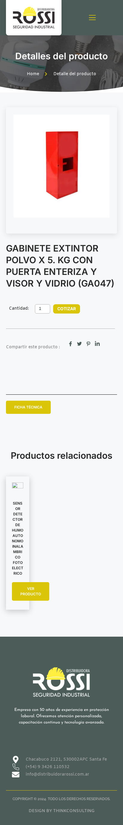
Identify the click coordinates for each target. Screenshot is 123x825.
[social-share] (70, 344)
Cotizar (66, 308)
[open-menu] (92, 18)
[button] (28, 407)
